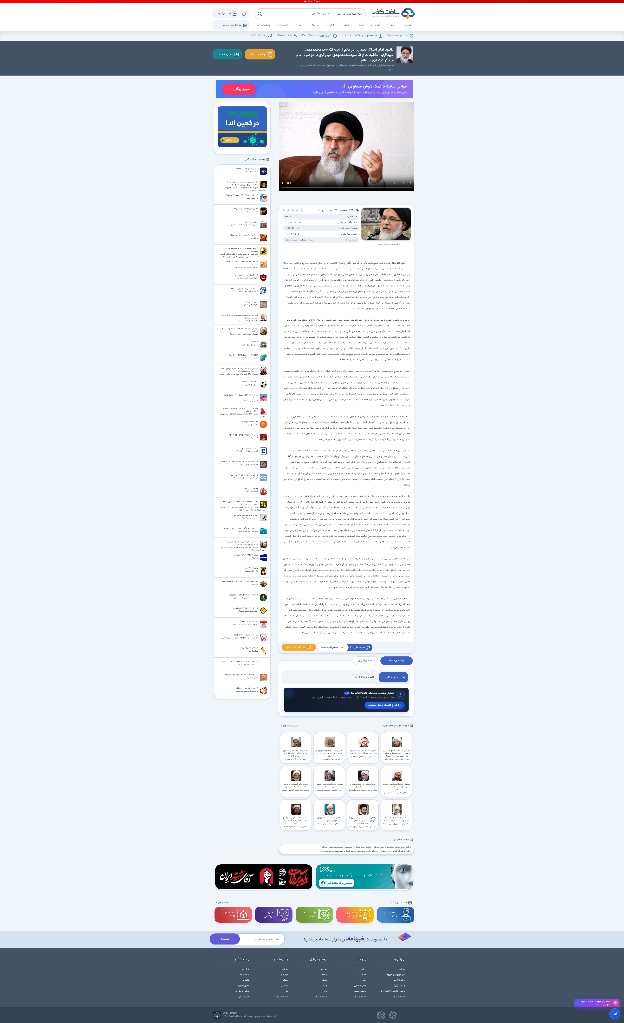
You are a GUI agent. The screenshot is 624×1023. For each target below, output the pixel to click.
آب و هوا (323, 969)
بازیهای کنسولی (359, 991)
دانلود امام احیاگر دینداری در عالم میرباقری (391, 847)
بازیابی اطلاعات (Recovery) (393, 991)
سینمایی (284, 985)
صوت (346, 25)
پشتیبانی (265, 25)
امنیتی (324, 980)
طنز (286, 991)
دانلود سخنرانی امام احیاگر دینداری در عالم (391, 851)
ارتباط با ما (244, 974)
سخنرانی (303, 240)
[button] (301, 210)
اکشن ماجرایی (360, 985)
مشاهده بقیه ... (398, 996)
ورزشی (363, 969)
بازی (392, 25)
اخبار (300, 25)
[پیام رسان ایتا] (381, 1015)
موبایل (377, 25)
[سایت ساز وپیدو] (314, 90)
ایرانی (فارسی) (399, 980)
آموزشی (402, 969)
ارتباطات (323, 974)
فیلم (361, 25)
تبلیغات (246, 980)
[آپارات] (392, 1015)
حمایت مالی (243, 996)
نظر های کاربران (365, 660)
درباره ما (245, 969)
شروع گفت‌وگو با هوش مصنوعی (382, 705)
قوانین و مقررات (242, 991)
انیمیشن (284, 974)
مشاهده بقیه (292, 726)
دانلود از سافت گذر (364, 677)
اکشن (363, 980)
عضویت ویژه (243, 985)
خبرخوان (284, 25)
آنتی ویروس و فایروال (395, 974)
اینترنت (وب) (399, 985)
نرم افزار (408, 25)
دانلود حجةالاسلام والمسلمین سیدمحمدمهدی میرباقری (345, 847)
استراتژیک (362, 974)
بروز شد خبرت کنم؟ (296, 647)
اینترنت (324, 985)
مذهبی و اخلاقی (291, 240)
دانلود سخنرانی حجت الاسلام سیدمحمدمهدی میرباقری (345, 851)
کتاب (331, 25)
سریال (285, 980)
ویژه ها (315, 25)
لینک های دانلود (396, 660)
